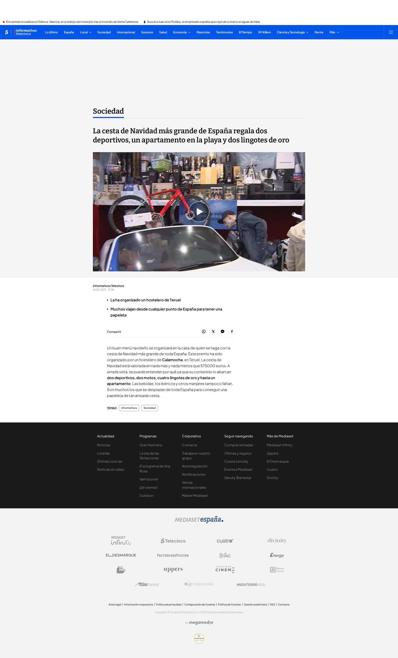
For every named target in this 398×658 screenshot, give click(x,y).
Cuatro (272, 469)
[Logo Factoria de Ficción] (173, 555)
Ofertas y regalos (237, 453)
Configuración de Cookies (199, 604)
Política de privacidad (168, 604)
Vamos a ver (149, 479)
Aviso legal (115, 604)
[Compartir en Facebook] (231, 332)
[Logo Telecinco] (173, 541)
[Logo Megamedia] (201, 622)
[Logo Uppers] (173, 570)
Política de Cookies (229, 604)
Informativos (129, 408)
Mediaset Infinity (279, 445)
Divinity (272, 477)
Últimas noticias (109, 461)
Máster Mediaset (195, 495)
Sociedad (108, 111)
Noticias (103, 445)
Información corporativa (138, 604)
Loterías (103, 453)
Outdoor (146, 495)
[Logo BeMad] (121, 570)
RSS (272, 604)
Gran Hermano (151, 445)
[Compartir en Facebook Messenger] (222, 332)
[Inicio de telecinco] (6, 32)
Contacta (189, 445)
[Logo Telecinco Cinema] (225, 570)
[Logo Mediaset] (199, 522)
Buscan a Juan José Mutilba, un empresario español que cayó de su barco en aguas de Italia (203, 22)
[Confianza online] (199, 642)
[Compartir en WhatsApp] (203, 332)
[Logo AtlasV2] (147, 584)
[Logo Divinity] (277, 541)
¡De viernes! (149, 487)
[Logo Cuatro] (225, 541)
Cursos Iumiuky (236, 461)
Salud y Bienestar (237, 477)
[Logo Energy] (277, 555)
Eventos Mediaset (238, 469)
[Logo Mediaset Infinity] (121, 541)
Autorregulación (194, 466)
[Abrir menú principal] (391, 32)
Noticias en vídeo (110, 469)
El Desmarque (278, 461)
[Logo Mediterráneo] (251, 584)
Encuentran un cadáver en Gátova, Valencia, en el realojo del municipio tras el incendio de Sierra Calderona (72, 22)
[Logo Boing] (225, 555)
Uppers (272, 453)
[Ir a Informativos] (25, 32)
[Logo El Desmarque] (121, 555)
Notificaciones (193, 474)
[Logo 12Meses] (277, 570)
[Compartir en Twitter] (213, 332)
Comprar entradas (238, 445)
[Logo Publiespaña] (199, 584)
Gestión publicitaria (255, 604)
